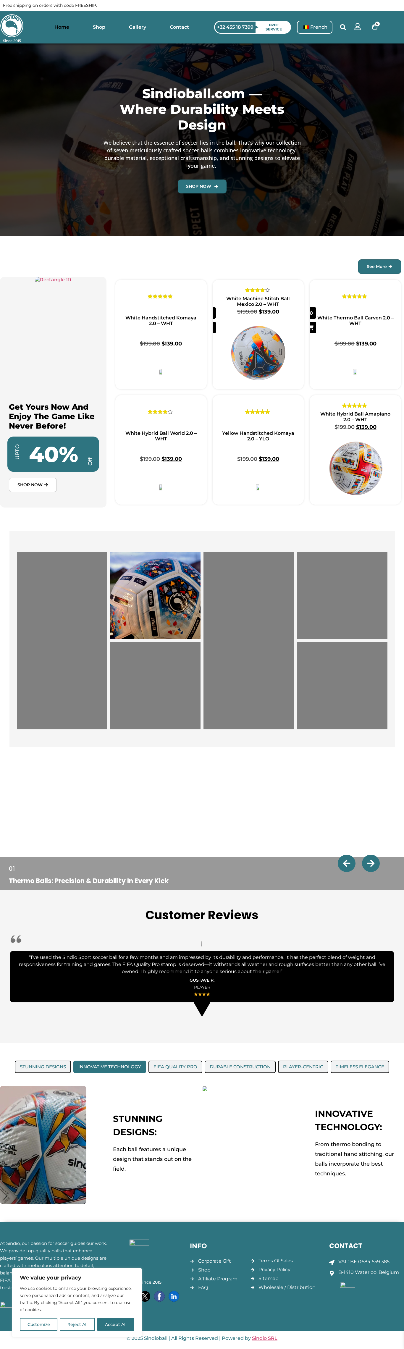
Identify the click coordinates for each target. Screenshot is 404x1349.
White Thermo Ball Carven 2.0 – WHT (355, 320)
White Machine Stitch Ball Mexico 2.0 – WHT (258, 301)
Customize (39, 1324)
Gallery (137, 27)
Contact (179, 27)
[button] (343, 27)
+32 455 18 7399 (235, 27)
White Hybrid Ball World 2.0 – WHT (161, 436)
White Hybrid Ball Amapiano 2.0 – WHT (355, 416)
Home (61, 27)
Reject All (77, 1324)
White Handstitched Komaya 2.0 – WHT (160, 320)
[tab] (43, 1067)
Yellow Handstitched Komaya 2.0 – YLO (258, 436)
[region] (77, 1302)
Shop (99, 27)
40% (53, 454)
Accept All (116, 1324)
